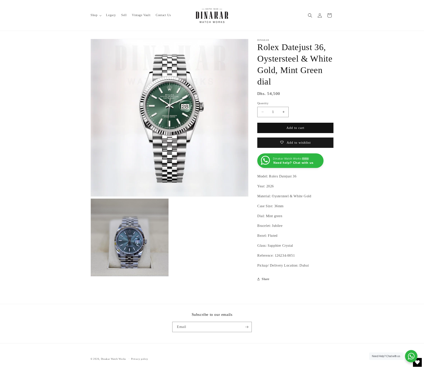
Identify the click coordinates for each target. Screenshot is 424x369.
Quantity (263, 103)
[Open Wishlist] (417, 362)
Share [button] (265, 279)
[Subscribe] (247, 327)
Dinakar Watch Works (113, 359)
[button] (95, 15)
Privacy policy (139, 359)
